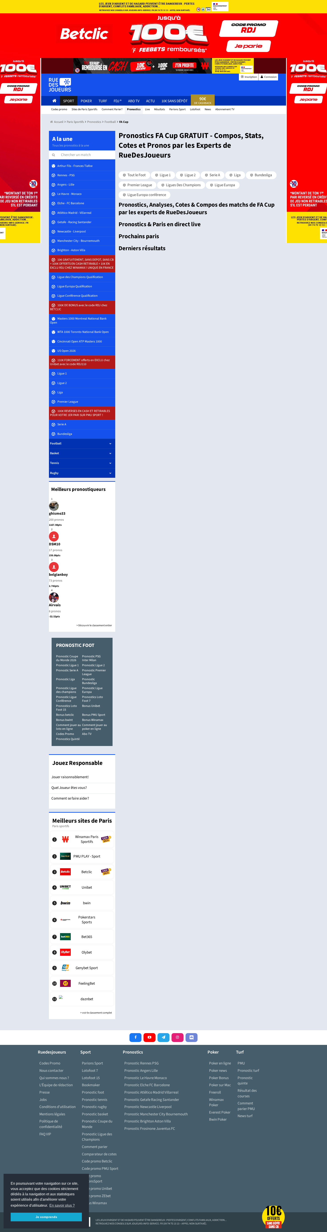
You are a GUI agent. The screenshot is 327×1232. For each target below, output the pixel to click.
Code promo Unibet (97, 1188)
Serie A (214, 175)
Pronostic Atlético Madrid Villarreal (151, 1092)
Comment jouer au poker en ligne (94, 727)
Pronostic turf (248, 1070)
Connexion (270, 77)
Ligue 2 (190, 175)
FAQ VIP (45, 1134)
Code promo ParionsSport (92, 1178)
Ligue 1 (165, 175)
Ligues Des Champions (183, 185)
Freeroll (215, 1092)
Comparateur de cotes (99, 1154)
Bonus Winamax (92, 720)
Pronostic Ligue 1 (67, 665)
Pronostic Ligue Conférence (66, 699)
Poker (86, 101)
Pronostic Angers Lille (141, 1070)
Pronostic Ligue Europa (92, 690)
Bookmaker (91, 1085)
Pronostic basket (95, 1114)
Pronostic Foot (75, 645)
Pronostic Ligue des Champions (97, 1137)
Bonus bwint (64, 720)
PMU (241, 1063)
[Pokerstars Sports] (82, 920)
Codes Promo (65, 734)
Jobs (43, 1099)
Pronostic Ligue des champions (66, 690)
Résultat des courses (247, 1093)
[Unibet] (82, 887)
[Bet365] (82, 937)
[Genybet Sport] (82, 968)
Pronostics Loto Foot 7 (92, 699)
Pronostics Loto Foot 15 (66, 708)
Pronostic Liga (65, 679)
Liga (237, 175)
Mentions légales (52, 1114)
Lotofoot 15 (91, 1078)
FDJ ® (117, 101)
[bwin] (82, 903)
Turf (103, 101)
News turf (245, 1116)
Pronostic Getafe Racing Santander (151, 1099)
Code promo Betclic (97, 1161)
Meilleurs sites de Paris (82, 820)
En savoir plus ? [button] (62, 1205)
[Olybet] (82, 952)
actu (150, 101)
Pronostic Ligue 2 (93, 665)
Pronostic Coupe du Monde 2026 (67, 658)
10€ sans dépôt (174, 101)
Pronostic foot (93, 1092)
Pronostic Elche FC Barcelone (147, 1085)
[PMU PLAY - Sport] (82, 856)
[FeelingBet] (82, 983)
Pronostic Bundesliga (89, 681)
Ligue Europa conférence (146, 195)
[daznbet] (82, 999)
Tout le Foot (136, 175)
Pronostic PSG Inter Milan (91, 658)
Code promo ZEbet (96, 1196)
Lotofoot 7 (90, 1070)
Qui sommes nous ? (54, 1078)
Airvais (55, 605)
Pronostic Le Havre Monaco (145, 1078)
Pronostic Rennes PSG (141, 1063)
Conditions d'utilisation (57, 1107)
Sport (68, 101)
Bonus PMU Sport (93, 715)
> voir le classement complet (96, 1013)
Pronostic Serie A (67, 670)
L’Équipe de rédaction (56, 1085)
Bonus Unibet (91, 706)
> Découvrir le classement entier (94, 625)
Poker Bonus (219, 1078)
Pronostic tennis (94, 1099)
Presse (44, 1092)
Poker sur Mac (220, 1085)
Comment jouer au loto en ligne (68, 727)
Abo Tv (133, 101)
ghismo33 (57, 513)
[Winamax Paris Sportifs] (82, 839)
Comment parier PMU (246, 1106)
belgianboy (58, 574)
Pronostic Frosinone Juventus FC (149, 1128)
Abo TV (86, 734)
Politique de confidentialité (50, 1124)
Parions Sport (92, 1063)
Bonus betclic (65, 715)
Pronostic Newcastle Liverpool (148, 1107)
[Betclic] (82, 872)
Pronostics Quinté (68, 739)
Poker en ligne (220, 1063)
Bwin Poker (218, 1119)
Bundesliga (263, 175)
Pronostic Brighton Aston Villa (147, 1121)
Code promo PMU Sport (100, 1168)
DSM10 (54, 544)
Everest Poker (219, 1112)
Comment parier (94, 1147)
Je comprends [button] (46, 1217)
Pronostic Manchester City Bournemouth (156, 1114)
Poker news (218, 1070)
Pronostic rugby (94, 1107)
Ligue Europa (224, 185)
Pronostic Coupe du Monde (97, 1124)
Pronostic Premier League (94, 672)
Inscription (250, 77)
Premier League (139, 185)
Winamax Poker (216, 1102)
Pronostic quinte (245, 1080)
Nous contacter (51, 1070)
